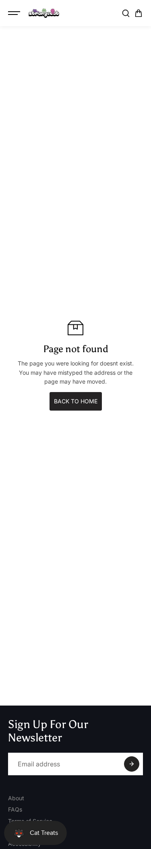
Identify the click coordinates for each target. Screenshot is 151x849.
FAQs (15, 809)
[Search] (125, 13)
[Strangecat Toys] (44, 13)
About (16, 798)
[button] (138, 13)
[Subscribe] (131, 764)
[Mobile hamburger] (15, 13)
